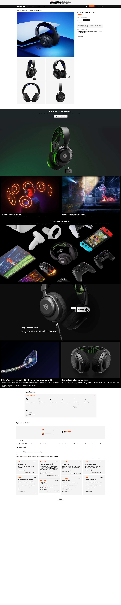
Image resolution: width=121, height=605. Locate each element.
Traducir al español (22, 470)
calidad (18, 456)
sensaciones (34, 456)
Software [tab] (33, 6)
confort (48, 456)
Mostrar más (56, 456)
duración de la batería (27, 456)
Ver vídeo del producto (61, 116)
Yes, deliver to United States (55, 3)
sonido (21, 456)
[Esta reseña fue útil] (33, 472)
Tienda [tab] (28, 6)
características (43, 456)
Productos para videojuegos (22, 10)
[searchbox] (19, 452)
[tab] (85, 6)
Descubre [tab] (38, 6)
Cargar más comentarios (60, 499)
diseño (38, 456)
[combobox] (29, 452)
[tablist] (34, 6)
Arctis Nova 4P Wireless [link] (38, 10)
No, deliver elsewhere (65, 3)
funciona (51, 456)
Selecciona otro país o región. (83, 26)
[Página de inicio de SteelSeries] (21, 6)
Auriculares (31, 10)
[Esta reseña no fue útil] (57, 475)
